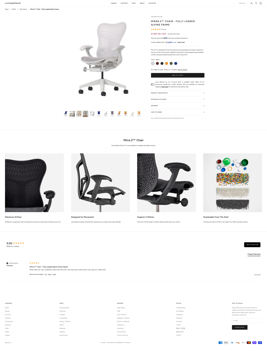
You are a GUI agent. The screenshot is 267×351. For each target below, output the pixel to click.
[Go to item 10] (125, 114)
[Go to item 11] (132, 114)
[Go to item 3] (79, 114)
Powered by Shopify (123, 342)
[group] (17, 243)
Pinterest (179, 318)
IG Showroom (180, 308)
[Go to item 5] (92, 113)
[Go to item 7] (105, 114)
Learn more (181, 42)
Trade (7, 328)
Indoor (113, 3)
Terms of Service (122, 335)
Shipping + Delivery (123, 318)
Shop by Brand (64, 308)
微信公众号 (180, 332)
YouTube (179, 321)
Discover (152, 3)
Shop (134, 3)
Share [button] (54, 274)
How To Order (121, 314)
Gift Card (62, 311)
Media (7, 332)
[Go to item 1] (65, 114)
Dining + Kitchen (65, 321)
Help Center (121, 308)
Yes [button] (46, 274)
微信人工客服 (180, 328)
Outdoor (124, 3)
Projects (8, 318)
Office (14, 9)
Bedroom (63, 328)
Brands (7, 311)
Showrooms (9, 321)
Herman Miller (156, 16)
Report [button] (50, 274)
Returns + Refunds (123, 321)
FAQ (118, 311)
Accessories (64, 335)
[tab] (254, 254)
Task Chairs (23, 9)
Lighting (62, 332)
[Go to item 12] (139, 114)
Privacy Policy (121, 332)
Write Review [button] (252, 245)
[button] (177, 29)
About (142, 3)
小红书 (178, 335)
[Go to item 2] (72, 114)
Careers (7, 335)
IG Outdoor (180, 311)
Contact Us (120, 325)
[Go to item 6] (99, 114)
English (242, 3)
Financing (120, 328)
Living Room (63, 318)
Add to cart (177, 75)
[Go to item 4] (85, 114)
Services (8, 314)
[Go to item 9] (119, 114)
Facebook (179, 314)
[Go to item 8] (112, 114)
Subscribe (239, 327)
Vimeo (178, 325)
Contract (8, 325)
